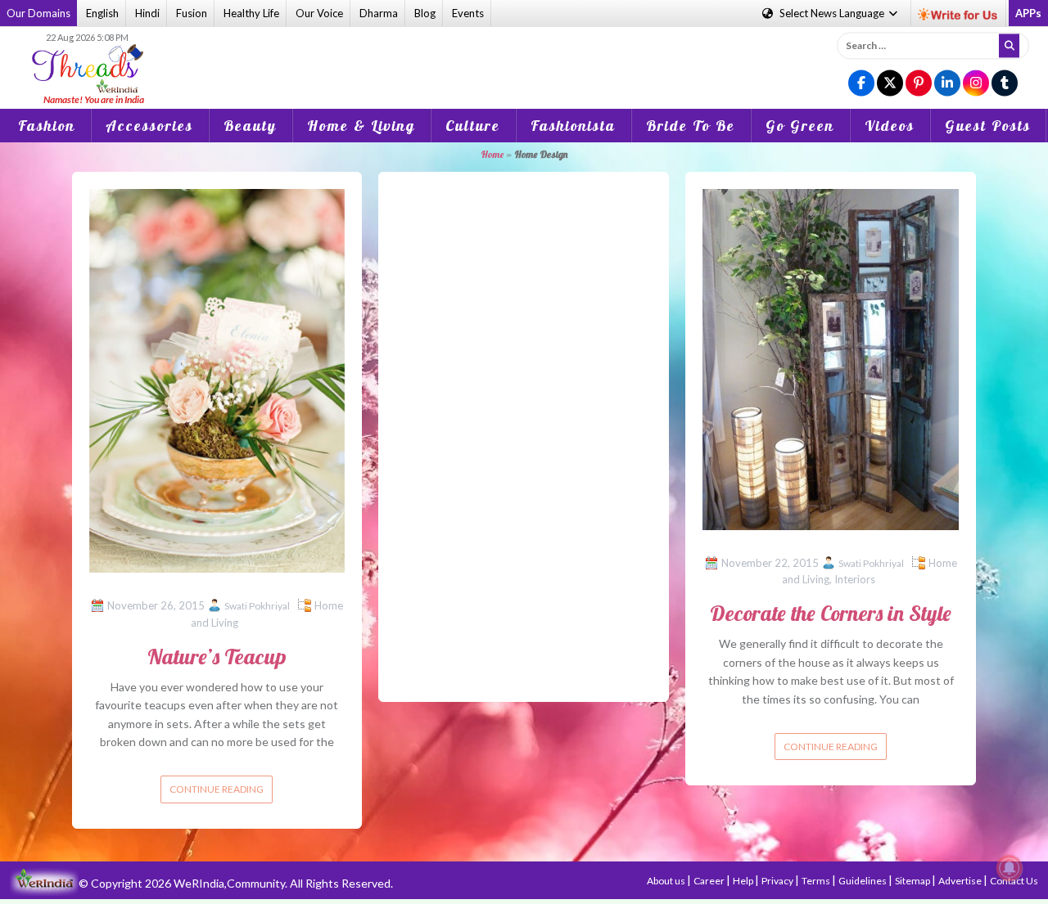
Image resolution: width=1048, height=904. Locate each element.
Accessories (149, 125)
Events (468, 13)
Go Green (800, 125)
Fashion (46, 125)
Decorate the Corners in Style (830, 613)
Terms (817, 881)
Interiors (854, 579)
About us (667, 881)
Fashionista (573, 125)
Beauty (250, 125)
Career (709, 881)
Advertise (960, 881)
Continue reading (216, 789)
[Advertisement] (524, 56)
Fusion (191, 13)
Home (492, 154)
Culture (472, 125)
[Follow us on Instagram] (976, 84)
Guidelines (863, 881)
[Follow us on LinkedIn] (947, 84)
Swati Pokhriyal (257, 606)
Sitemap (913, 881)
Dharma (378, 13)
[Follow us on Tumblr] (1005, 84)
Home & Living (361, 125)
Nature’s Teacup (217, 656)
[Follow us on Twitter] (890, 84)
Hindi (147, 13)
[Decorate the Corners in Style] (830, 358)
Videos (890, 125)
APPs (1028, 13)
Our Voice (319, 13)
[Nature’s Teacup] (217, 379)
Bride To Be (690, 125)
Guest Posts (988, 125)
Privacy (778, 881)
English (102, 13)
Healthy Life (251, 13)
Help (744, 881)
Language (833, 13)
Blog (425, 13)
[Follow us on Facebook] (861, 84)
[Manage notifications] (1009, 868)
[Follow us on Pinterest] (919, 84)
